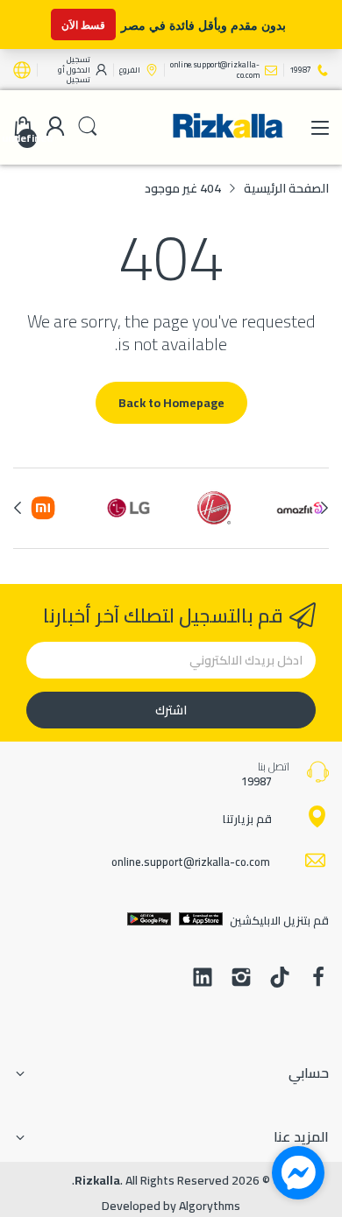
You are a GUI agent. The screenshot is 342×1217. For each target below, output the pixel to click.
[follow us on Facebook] (318, 979)
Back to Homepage (171, 402)
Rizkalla (97, 1180)
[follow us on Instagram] (241, 979)
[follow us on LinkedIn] (202, 979)
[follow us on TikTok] (279, 979)
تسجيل (78, 79)
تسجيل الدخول (77, 64)
